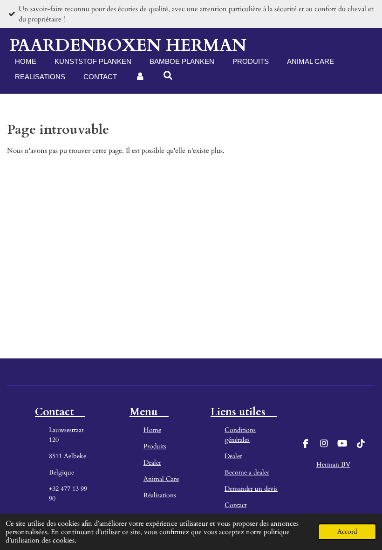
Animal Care (161, 478)
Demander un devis (251, 488)
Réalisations (159, 495)
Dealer (152, 462)
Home (152, 430)
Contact (235, 505)
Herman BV (333, 464)
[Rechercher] (167, 75)
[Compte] (140, 77)
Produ (151, 446)
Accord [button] (347, 532)
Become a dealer (247, 472)
